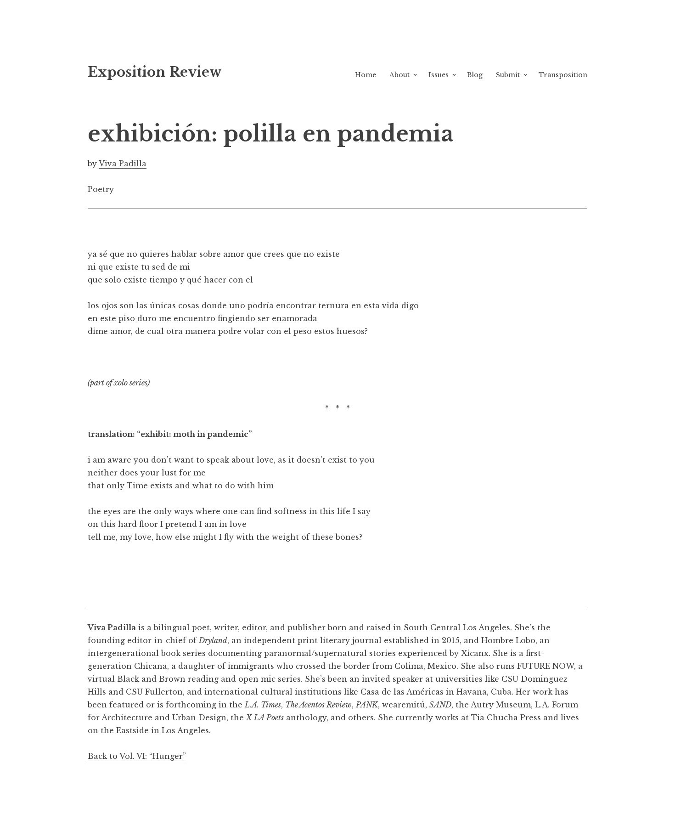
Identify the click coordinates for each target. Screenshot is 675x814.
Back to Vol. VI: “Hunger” (137, 756)
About (399, 75)
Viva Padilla (122, 163)
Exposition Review (155, 72)
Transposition (563, 75)
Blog (475, 75)
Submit (508, 75)
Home (365, 75)
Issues (438, 75)
